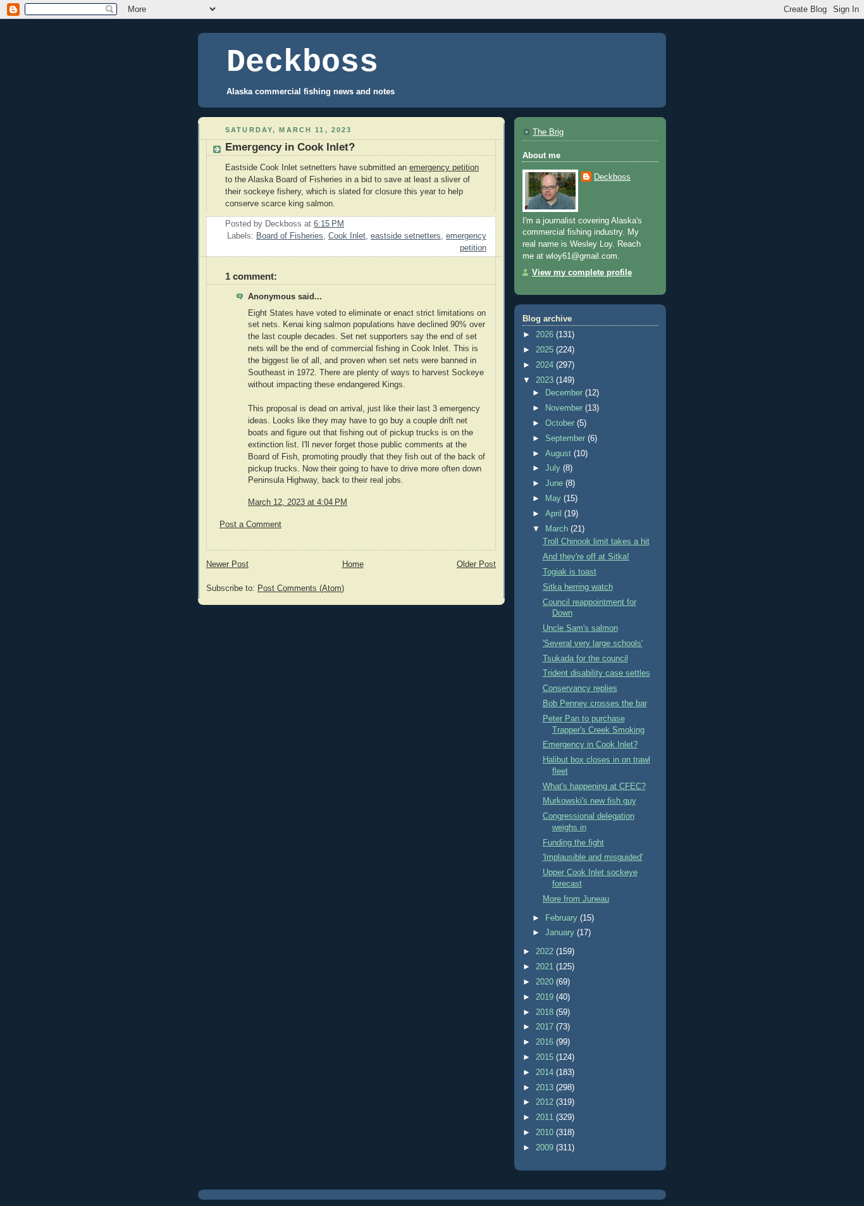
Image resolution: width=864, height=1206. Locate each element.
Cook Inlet (347, 236)
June (555, 483)
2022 (546, 951)
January (561, 932)
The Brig (548, 132)
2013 (546, 1087)
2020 (546, 982)
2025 (546, 349)
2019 (546, 997)
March (558, 529)
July (554, 468)
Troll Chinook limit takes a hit (596, 541)
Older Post (476, 564)
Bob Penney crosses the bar (595, 703)
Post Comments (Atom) (300, 588)
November (565, 408)
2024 (546, 365)
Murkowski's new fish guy (589, 801)
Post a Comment (250, 524)
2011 (546, 1117)
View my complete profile (582, 272)
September (566, 438)
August (559, 453)
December (565, 393)
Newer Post (227, 564)
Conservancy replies (580, 688)
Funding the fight (573, 842)
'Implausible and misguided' (593, 857)
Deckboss (302, 62)
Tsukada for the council (585, 658)
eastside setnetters (406, 236)
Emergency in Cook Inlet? (590, 744)
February (562, 918)
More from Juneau (576, 899)
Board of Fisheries (289, 236)
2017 (546, 1027)
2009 (546, 1147)
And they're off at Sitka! (586, 556)
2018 (546, 1012)
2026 (546, 334)
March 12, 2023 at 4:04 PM (297, 502)
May (554, 498)
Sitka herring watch (578, 587)
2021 (546, 966)
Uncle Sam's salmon (580, 628)
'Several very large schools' (593, 643)
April (554, 513)
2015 (546, 1057)
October (561, 423)
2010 (546, 1132)
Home (353, 564)
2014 (546, 1072)
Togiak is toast (569, 572)
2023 (546, 380)
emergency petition (444, 167)
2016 (546, 1042)
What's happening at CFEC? (594, 786)
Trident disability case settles (596, 673)
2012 (546, 1102)
